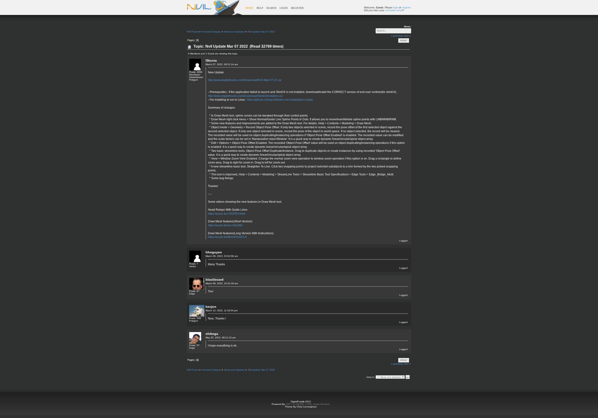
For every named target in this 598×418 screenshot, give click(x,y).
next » (407, 35)
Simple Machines (321, 404)
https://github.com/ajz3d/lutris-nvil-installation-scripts (280, 99)
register (406, 7)
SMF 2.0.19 (292, 404)
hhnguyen (214, 252)
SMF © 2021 (305, 404)
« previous (397, 35)
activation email (393, 10)
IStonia (211, 60)
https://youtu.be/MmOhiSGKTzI (227, 237)
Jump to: (370, 377)
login (395, 7)
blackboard (215, 279)
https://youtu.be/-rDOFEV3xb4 (227, 213)
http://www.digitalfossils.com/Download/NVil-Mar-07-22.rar (244, 80)
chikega (212, 334)
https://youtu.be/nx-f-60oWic (225, 225)
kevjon (211, 306)
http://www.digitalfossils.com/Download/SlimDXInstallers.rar (245, 96)
